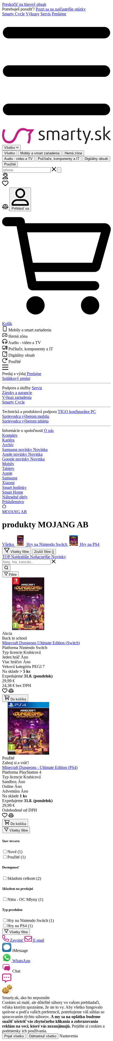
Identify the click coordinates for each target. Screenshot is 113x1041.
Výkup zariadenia (17, 397)
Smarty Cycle (13, 14)
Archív (8, 445)
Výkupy (32, 14)
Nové (14, 852)
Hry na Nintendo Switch (30, 920)
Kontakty (10, 435)
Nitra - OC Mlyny (25, 899)
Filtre (12, 575)
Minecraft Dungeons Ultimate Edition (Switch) (41, 643)
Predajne (59, 14)
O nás (49, 430)
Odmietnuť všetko (42, 1036)
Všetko (9, 153)
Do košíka (17, 699)
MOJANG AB (14, 511)
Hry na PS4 (20, 926)
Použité (10, 164)
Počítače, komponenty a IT (58, 159)
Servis (45, 14)
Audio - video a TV (18, 159)
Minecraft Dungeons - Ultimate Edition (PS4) (40, 767)
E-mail (38, 940)
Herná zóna (73, 153)
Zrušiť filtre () (44, 552)
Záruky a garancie (17, 392)
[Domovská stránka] (56, 135)
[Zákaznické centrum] (5, 177)
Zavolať (16, 940)
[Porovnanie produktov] (5, 208)
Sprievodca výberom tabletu (25, 421)
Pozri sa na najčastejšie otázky (61, 9)
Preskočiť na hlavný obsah (24, 4)
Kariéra (8, 440)
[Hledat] (59, 170)
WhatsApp (20, 961)
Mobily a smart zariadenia (39, 153)
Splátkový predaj (16, 378)
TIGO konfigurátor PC (77, 411)
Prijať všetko (14, 1036)
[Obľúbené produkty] (5, 185)
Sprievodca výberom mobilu (25, 416)
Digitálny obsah (96, 159)
